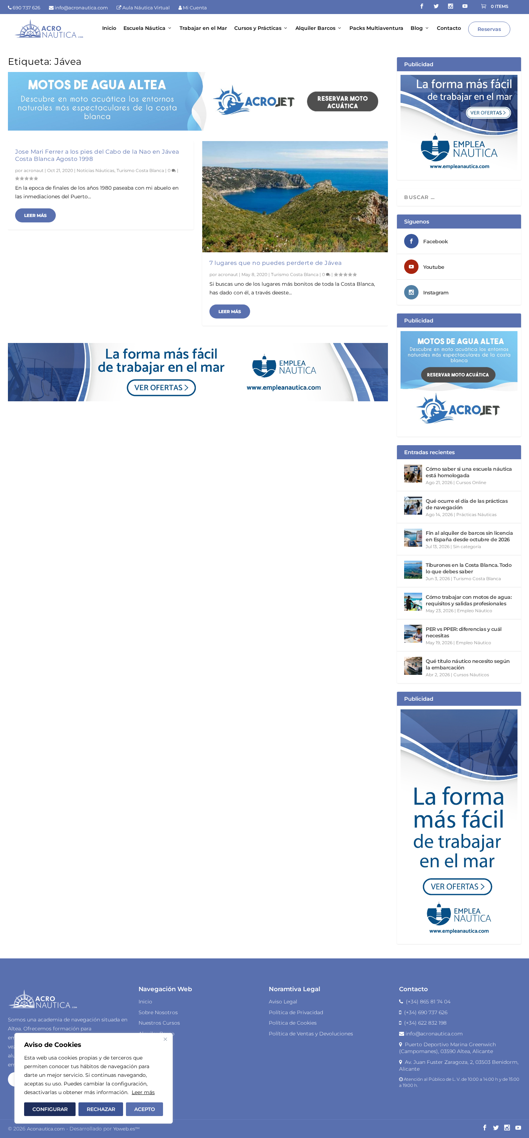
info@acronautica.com (433, 1033)
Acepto (144, 1109)
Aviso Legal (283, 1001)
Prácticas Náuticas (476, 514)
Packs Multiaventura (376, 28)
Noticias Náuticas (95, 170)
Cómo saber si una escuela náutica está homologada (469, 472)
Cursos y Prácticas (257, 28)
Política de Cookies (293, 1023)
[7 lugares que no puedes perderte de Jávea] (295, 196)
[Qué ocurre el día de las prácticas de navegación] (413, 506)
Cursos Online (471, 482)
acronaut (34, 170)
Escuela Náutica (144, 28)
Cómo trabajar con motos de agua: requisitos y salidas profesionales (468, 600)
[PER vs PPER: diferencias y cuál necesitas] (413, 634)
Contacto (449, 28)
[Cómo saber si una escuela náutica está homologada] (413, 474)
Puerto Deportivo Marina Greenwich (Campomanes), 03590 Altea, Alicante (447, 1048)
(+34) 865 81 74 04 (427, 1001)
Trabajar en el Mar (203, 28)
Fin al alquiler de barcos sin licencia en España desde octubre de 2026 (469, 536)
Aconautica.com (46, 1129)
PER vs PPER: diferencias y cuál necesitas (464, 632)
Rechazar (101, 1109)
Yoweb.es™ (126, 1129)
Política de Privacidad (296, 1012)
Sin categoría (467, 546)
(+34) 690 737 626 (424, 1012)
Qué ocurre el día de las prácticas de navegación (466, 504)
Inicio (109, 28)
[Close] (165, 1039)
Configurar (50, 1109)
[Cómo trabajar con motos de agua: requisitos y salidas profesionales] (413, 602)
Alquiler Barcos (315, 28)
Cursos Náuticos (471, 674)
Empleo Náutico (474, 610)
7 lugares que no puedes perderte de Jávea (275, 262)
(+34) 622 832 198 (424, 1023)
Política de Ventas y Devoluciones (311, 1033)
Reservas (489, 29)
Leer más (143, 1092)
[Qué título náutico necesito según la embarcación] (413, 666)
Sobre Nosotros (158, 1012)
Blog (417, 28)
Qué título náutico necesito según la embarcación (468, 664)
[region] (93, 1078)
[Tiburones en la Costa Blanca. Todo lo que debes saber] (413, 570)
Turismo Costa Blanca (140, 170)
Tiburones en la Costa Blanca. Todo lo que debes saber (468, 568)
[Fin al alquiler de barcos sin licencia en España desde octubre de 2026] (413, 538)
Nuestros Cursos (159, 1023)
